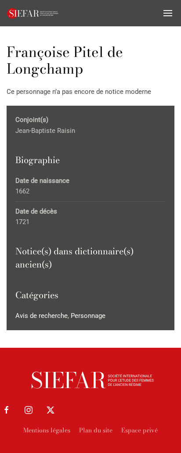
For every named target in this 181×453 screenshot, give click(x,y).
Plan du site (95, 430)
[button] (167, 13)
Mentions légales (46, 430)
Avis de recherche (41, 316)
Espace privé (139, 430)
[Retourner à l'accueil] (33, 13)
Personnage (88, 316)
